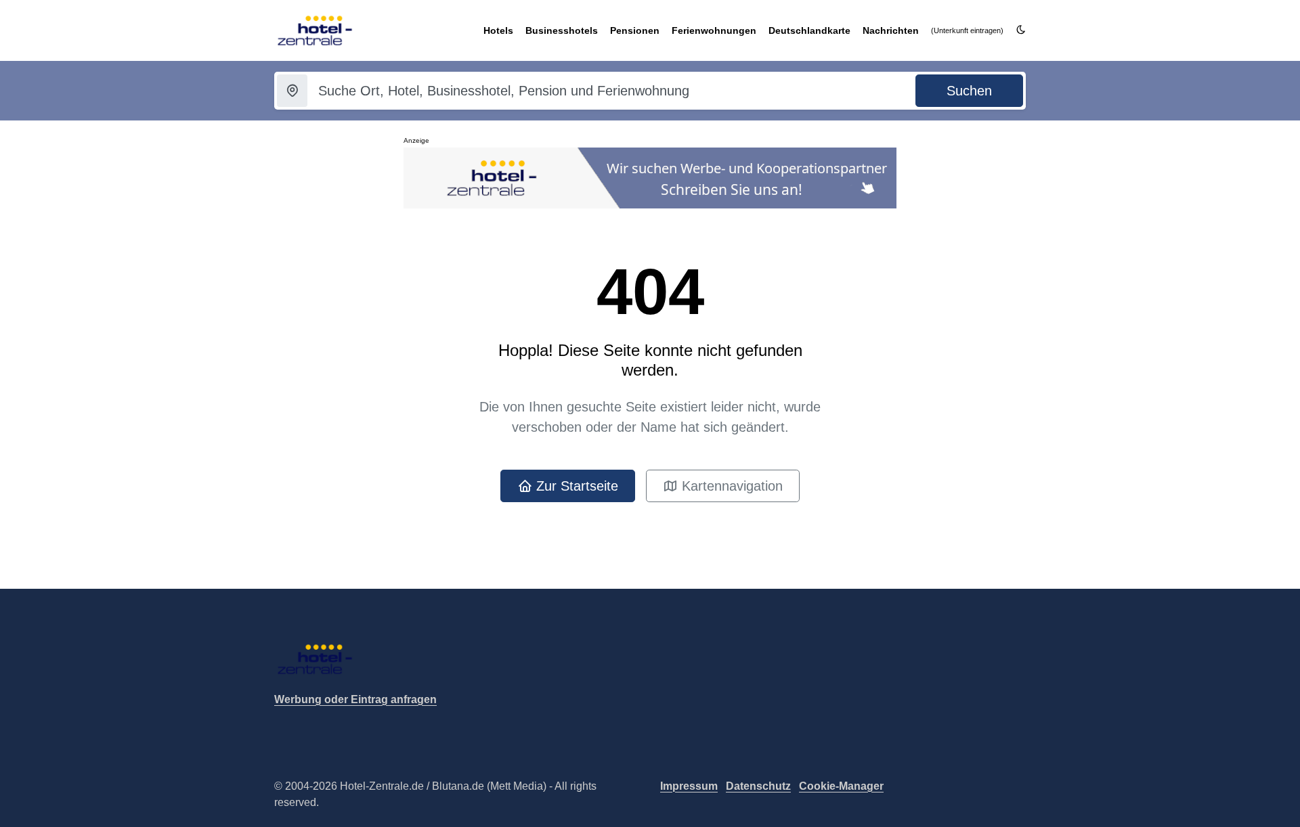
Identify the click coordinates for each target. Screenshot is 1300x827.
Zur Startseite (575, 485)
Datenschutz (758, 786)
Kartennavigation (730, 485)
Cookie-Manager (841, 786)
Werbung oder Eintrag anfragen (355, 699)
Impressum (689, 786)
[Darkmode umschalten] (1021, 30)
